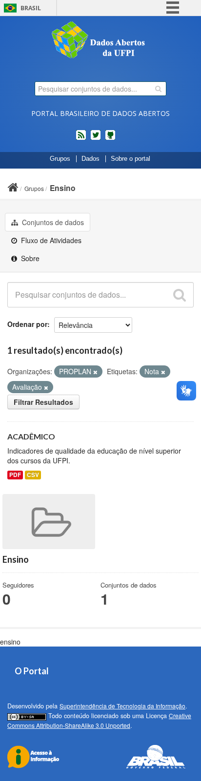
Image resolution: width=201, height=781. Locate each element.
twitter (95, 139)
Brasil (30, 8)
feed (81, 139)
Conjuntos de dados (52, 222)
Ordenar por (27, 324)
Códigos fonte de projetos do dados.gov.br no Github (110, 139)
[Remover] (95, 372)
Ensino (63, 187)
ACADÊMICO (31, 436)
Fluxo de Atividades (50, 240)
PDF (15, 475)
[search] (158, 89)
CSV (33, 475)
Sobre (29, 258)
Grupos (60, 158)
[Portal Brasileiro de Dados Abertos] (100, 40)
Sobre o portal (130, 158)
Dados (90, 158)
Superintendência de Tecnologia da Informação (122, 706)
